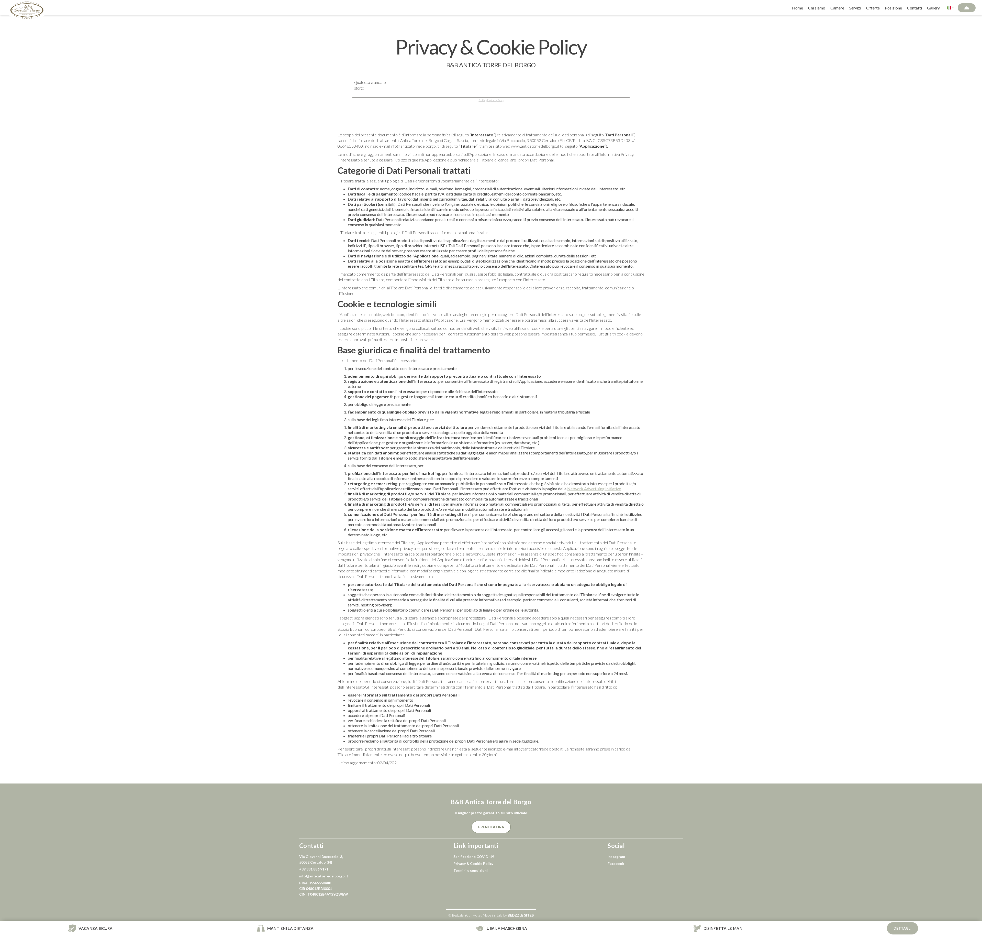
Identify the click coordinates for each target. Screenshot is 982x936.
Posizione (893, 7)
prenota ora (491, 827)
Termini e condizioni (470, 870)
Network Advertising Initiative (594, 488)
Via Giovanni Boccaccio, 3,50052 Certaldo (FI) (321, 859)
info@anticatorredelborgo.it (323, 876)
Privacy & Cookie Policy (473, 863)
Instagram (616, 856)
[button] (950, 7)
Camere (837, 7)
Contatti (914, 7)
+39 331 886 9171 (313, 869)
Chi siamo (816, 7)
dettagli (902, 928)
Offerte (873, 7)
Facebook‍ (616, 863)
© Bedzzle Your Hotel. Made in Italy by (491, 915)
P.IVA (323, 888)
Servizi (855, 7)
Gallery (933, 7)
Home (797, 7)
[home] (26, 7)
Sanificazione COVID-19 (473, 856)
